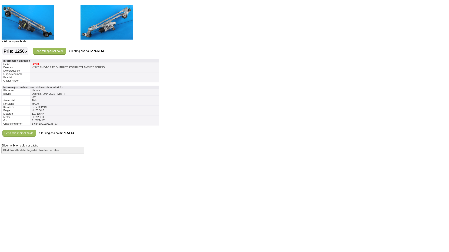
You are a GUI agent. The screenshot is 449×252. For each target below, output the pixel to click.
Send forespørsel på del (49, 51)
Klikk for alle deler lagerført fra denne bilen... (32, 150)
